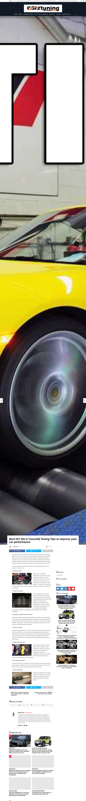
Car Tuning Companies (41, 14)
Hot (10, 736)
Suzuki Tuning (43, 748)
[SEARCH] (76, 15)
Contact (58, 14)
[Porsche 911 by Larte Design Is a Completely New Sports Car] (43, 783)
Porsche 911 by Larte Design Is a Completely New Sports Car (42, 793)
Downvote (43, 705)
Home (15, 14)
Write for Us (66, 14)
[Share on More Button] (47, 550)
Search (76, 546)
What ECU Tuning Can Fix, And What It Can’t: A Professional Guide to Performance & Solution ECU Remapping (20, 772)
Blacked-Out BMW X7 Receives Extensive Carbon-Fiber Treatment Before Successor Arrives (19, 751)
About (20, 14)
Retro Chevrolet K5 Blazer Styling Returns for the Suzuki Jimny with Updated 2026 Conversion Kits (42, 751)
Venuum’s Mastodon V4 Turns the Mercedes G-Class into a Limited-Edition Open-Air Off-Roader (19, 794)
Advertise (52, 14)
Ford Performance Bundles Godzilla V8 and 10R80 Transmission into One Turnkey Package (42, 772)
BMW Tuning (12, 748)
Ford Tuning (35, 768)
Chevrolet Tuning (36, 748)
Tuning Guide (12, 768)
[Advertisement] (66, 560)
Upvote (19, 705)
